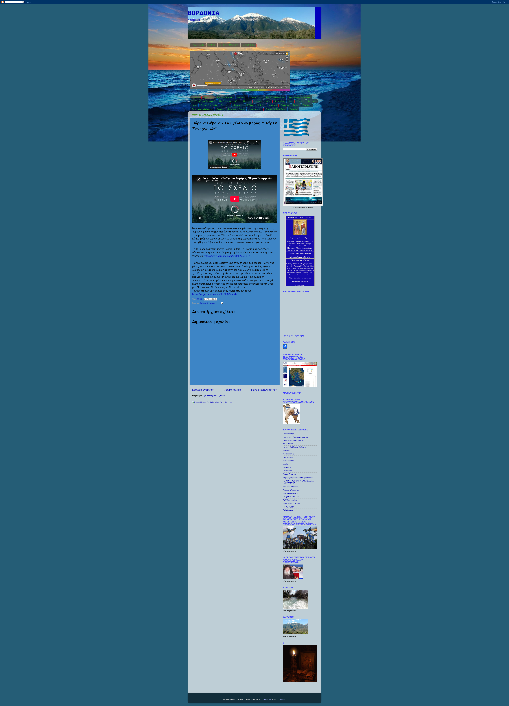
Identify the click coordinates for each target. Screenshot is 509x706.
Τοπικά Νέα (279, 101)
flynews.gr (287, 467)
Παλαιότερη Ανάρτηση (264, 389)
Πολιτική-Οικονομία (225, 97)
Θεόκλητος (307, 275)
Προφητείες (238, 105)
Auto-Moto (241, 97)
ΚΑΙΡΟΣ (211, 45)
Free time (225, 105)
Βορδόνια (285, 105)
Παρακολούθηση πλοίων (293, 440)
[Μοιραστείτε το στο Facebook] (213, 299)
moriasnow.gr (288, 454)
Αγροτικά (273, 105)
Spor (291, 101)
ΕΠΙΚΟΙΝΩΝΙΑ (248, 45)
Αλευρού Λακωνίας (291, 486)
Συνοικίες (293, 109)
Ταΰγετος (307, 105)
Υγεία (194, 105)
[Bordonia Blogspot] (285, 348)
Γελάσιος (309, 250)
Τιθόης (298, 248)
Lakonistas (287, 471)
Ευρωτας (220, 109)
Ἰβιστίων (300, 246)
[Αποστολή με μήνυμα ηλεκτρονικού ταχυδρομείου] (205, 299)
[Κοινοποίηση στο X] (210, 299)
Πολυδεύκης (288, 510)
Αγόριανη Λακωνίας (291, 490)
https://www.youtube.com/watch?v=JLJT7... (227, 256)
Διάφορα (196, 97)
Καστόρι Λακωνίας (290, 493)
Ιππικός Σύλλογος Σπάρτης (294, 447)
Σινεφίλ (296, 105)
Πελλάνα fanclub (290, 500)
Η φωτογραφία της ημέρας (299, 97)
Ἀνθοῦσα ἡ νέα (307, 273)
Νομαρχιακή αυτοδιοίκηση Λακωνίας (298, 477)
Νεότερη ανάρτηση (203, 389)
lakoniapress (288, 460)
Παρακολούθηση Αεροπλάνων (295, 437)
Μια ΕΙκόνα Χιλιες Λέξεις (229, 101)
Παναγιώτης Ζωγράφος (275, 109)
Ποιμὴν (288, 264)
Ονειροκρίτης (288, 434)
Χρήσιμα (258, 101)
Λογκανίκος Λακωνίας (292, 503)
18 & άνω (261, 105)
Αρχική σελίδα (198, 45)
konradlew (267, 699)
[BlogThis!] (208, 299)
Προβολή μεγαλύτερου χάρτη (293, 336)
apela (285, 464)
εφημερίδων (309, 207)
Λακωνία (300, 101)
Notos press (288, 457)
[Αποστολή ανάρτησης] (221, 303)
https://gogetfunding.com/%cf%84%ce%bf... (215, 294)
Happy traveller (255, 109)
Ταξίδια (250, 105)
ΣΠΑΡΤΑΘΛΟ (288, 444)
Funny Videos (256, 97)
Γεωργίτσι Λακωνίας (291, 497)
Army (268, 101)
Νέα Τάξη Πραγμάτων (275, 97)
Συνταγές (312, 101)
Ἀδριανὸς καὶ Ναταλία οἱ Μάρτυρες (298, 241)
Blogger (282, 699)
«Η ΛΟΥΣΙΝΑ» (289, 507)
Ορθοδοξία (208, 97)
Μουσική (247, 101)
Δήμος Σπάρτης (289, 474)
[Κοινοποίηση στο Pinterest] (215, 299)
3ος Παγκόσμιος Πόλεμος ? (203, 101)
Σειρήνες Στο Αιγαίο (209, 105)
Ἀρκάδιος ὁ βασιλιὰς (295, 275)
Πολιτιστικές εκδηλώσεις (202, 109)
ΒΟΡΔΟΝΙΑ (203, 13)
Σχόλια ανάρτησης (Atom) (214, 396)
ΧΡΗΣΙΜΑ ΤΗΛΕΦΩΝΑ (229, 45)
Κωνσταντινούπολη (236, 109)
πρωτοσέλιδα (299, 207)
